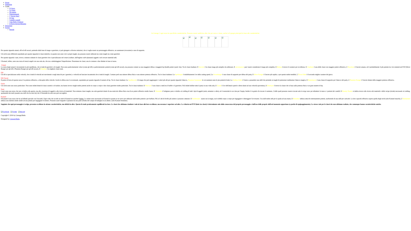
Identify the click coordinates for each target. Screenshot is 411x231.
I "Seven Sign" (14, 16)
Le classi (12, 10)
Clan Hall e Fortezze (16, 22)
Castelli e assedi (14, 20)
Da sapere (12, 12)
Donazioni (8, 26)
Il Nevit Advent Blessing (17, 24)
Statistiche (8, 4)
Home (7, 3)
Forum (7, 28)
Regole (11, 29)
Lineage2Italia (14, 119)
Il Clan (11, 18)
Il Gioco (12, 8)
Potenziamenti (14, 14)
